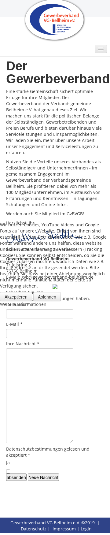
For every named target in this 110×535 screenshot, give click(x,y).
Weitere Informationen (23, 304)
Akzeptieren (16, 297)
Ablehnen (47, 297)
